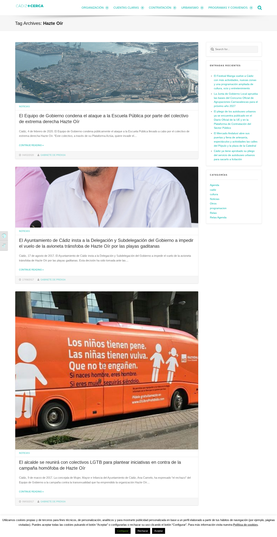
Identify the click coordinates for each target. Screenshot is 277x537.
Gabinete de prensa (53, 155)
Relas (213, 213)
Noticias (24, 106)
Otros (213, 203)
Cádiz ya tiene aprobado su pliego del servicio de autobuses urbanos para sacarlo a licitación (234, 155)
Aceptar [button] (158, 530)
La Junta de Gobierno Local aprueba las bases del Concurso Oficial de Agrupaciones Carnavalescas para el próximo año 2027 (236, 100)
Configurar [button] (122, 530)
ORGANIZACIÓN (93, 7)
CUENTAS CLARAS (126, 7)
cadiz (213, 189)
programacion (218, 208)
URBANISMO (190, 7)
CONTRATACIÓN (160, 7)
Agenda (214, 185)
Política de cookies (245, 524)
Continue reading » (31, 145)
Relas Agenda (218, 217)
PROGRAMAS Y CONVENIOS (228, 7)
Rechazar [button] (143, 530)
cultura (214, 194)
